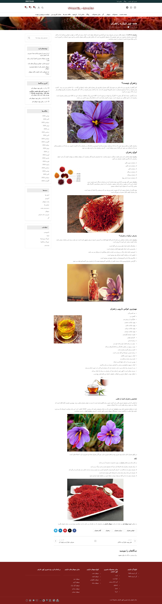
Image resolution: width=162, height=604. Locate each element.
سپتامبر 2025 (45, 122)
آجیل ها (47, 195)
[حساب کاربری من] (39, 7)
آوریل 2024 (46, 155)
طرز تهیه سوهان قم (36, 88)
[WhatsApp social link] (131, 7)
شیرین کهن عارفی (122, 600)
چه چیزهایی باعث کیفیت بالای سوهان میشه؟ (39, 73)
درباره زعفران (118, 530)
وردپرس (47, 245)
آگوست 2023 (45, 180)
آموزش (47, 198)
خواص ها (134, 19)
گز (48, 218)
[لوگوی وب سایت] (81, 7)
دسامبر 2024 (45, 132)
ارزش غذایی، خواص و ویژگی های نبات (38, 63)
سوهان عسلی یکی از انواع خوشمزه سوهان (39, 67)
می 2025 (46, 129)
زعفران (135, 156)
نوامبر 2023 (45, 171)
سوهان (47, 211)
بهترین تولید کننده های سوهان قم (40, 95)
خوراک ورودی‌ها (44, 238)
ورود (48, 235)
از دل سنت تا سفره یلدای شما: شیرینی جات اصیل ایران (38, 54)
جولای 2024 (45, 145)
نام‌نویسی (46, 232)
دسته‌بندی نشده (45, 208)
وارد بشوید (121, 555)
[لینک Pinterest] (65, 530)
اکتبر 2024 (46, 135)
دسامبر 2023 (45, 168)
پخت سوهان (45, 201)
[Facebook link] (74, 530)
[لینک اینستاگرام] (135, 7)
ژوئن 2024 (46, 148)
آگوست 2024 (45, 142)
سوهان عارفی (108, 524)
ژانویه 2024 (46, 164)
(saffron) (132, 35)
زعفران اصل (88, 411)
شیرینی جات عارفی (43, 214)
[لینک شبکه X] (70, 530)
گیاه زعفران (98, 530)
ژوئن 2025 (46, 125)
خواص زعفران (130, 530)
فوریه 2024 (46, 161)
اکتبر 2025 (46, 119)
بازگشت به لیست (95, 541)
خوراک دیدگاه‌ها (45, 242)
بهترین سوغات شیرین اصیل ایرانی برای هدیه (38, 59)
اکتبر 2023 (46, 174)
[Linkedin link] (60, 530)
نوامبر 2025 (45, 116)
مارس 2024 (45, 158)
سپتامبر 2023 (45, 177)
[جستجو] (42, 7)
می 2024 (46, 151)
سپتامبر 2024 (45, 138)
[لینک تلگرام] (127, 7)
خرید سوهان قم (127, 524)
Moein (125, 27)
